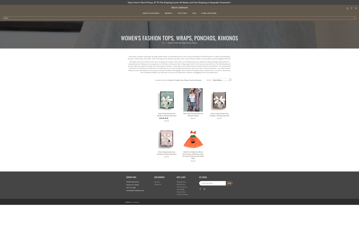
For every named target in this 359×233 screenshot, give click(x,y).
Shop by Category (151, 13)
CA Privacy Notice (182, 194)
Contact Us (157, 184)
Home (164, 43)
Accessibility (180, 189)
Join (229, 183)
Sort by (209, 80)
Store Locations (208, 13)
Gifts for (182, 13)
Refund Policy (181, 184)
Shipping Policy (181, 182)
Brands (168, 13)
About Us (157, 182)
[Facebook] (200, 189)
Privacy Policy (181, 192)
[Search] (354, 18)
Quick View (167, 100)
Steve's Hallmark (179, 7)
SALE (194, 13)
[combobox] (222, 79)
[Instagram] (204, 189)
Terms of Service (182, 187)
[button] (164, 118)
